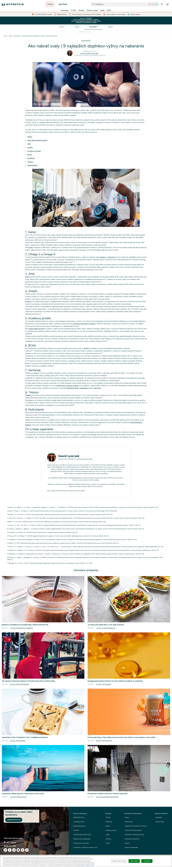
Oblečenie (109, 821)
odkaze (97, 480)
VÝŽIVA (50, 4)
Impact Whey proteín (36, 329)
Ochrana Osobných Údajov (133, 830)
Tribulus (30, 162)
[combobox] (125, 4)
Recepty (61, 27)
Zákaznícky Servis (79, 817)
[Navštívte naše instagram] (5, 850)
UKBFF (66, 473)
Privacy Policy (80, 865)
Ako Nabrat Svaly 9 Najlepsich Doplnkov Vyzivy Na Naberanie (40, 36)
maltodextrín (84, 388)
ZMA (29, 144)
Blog (10, 36)
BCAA (29, 155)
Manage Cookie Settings (119, 861)
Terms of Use (90, 865)
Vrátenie (76, 830)
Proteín (73, 10)
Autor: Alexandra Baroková (107, 797)
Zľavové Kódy (159, 821)
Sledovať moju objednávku (81, 839)
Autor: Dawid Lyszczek (89, 53)
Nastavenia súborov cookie (13, 838)
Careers (127, 843)
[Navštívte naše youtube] (18, 850)
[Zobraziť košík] (167, 4)
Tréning (110, 27)
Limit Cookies (134, 861)
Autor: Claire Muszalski (105, 628)
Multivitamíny (32, 165)
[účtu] (162, 4)
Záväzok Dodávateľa (131, 847)
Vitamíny (81, 10)
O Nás (127, 817)
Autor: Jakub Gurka (18, 740)
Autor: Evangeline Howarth (21, 628)
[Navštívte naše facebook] (9, 850)
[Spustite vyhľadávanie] (93, 4)
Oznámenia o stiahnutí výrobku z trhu (85, 847)
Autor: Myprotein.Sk (104, 740)
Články (108, 826)
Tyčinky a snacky (92, 10)
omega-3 (103, 257)
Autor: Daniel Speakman (19, 684)
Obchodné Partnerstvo (132, 839)
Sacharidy (31, 158)
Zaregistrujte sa (14, 819)
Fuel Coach (154, 4)
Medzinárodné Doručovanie (82, 834)
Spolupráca (158, 817)
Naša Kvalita (128, 821)
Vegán (102, 10)
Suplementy (93, 27)
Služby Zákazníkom (79, 826)
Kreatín (30, 147)
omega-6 (111, 257)
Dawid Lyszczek (68, 456)
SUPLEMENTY (86, 40)
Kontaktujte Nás (78, 821)
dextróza (97, 388)
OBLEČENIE (62, 4)
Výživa (108, 843)
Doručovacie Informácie (81, 843)
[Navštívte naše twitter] (22, 850)
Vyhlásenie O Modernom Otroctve (136, 826)
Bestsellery (65, 10)
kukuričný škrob (73, 388)
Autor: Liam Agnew (103, 684)
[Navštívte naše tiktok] (14, 850)
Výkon (109, 10)
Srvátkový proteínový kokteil (84, 324)
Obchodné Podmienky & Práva (134, 834)
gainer (30, 247)
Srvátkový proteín (34, 151)
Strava (77, 27)
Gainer (29, 137)
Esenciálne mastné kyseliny (37, 140)
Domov (6, 36)
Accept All (147, 861)
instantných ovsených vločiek (67, 385)
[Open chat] (27, 850)
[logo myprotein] (12, 4)
